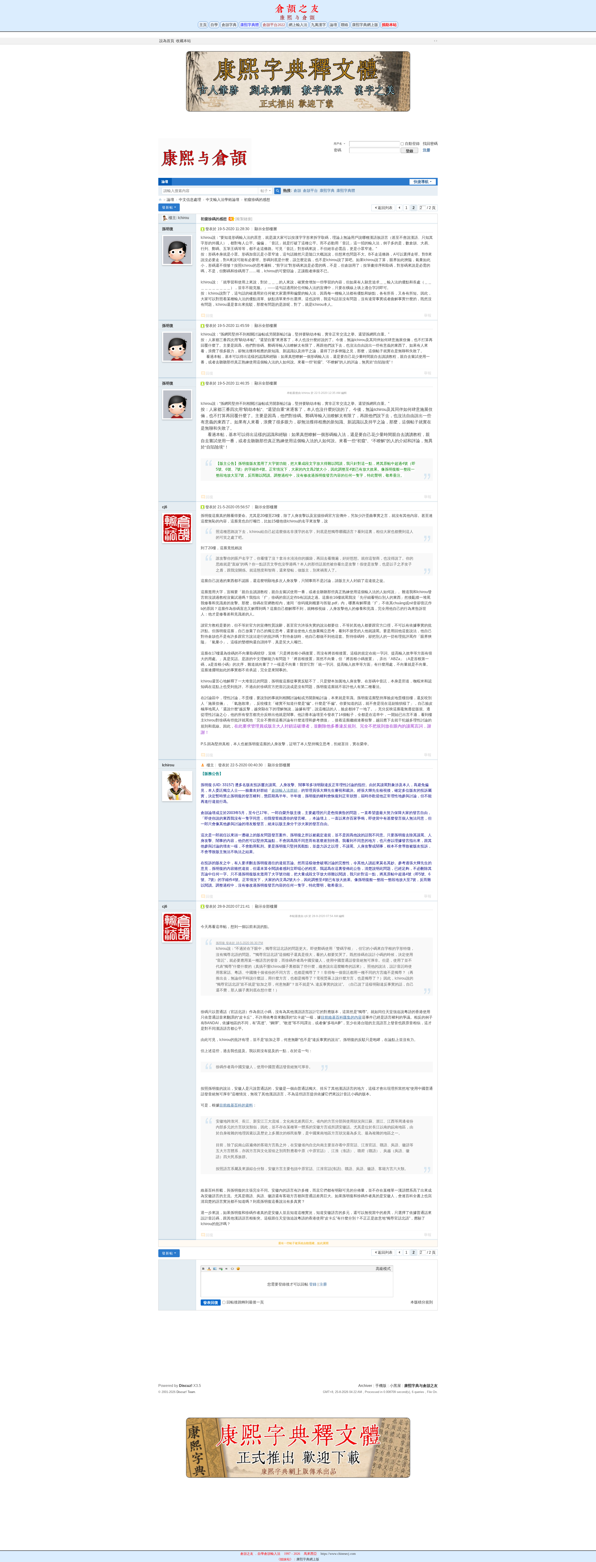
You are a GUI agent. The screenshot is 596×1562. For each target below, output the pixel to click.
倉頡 (297, 191)
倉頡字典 (229, 25)
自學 (214, 25)
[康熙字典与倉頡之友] (204, 156)
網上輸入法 (298, 25)
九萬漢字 (318, 25)
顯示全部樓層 (265, 229)
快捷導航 (421, 182)
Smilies (238, 1268)
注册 (426, 150)
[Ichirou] (165, 218)
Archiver (365, 1386)
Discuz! (185, 1386)
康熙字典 (327, 191)
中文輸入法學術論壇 (222, 200)
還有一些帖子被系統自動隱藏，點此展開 (303, 1243)
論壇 (333, 25)
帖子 (264, 191)
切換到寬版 (435, 41)
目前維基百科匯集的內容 (341, 1017)
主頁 (203, 25)
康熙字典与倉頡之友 (160, 199)
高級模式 (383, 1269)
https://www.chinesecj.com (338, 1553)
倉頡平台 (310, 191)
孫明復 (167, 229)
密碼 (337, 150)
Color (209, 1268)
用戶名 (338, 143)
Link (220, 1268)
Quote (226, 1268)
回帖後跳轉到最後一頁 (245, 1302)
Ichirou (183, 218)
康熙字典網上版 (365, 25)
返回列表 (385, 208)
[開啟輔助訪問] (431, 41)
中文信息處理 (190, 200)
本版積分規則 (421, 1302)
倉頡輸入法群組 (284, 790)
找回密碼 (430, 144)
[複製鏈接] (243, 219)
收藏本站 (183, 41)
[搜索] (277, 191)
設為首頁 (166, 41)
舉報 (427, 315)
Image (215, 1268)
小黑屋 (395, 1386)
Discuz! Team (185, 1392)
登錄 (313, 1284)
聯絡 (344, 25)
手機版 (380, 1386)
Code (232, 1268)
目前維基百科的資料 (236, 1105)
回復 (209, 316)
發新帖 (167, 207)
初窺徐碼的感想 (257, 200)
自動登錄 (412, 144)
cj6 (164, 507)
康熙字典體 (345, 191)
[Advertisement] (298, 123)
